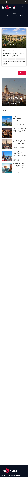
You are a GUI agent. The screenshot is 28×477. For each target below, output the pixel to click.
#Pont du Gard (11, 59)
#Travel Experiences (13, 61)
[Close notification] (26, 2)
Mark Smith (10, 45)
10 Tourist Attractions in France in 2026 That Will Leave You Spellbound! (19, 118)
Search (22, 73)
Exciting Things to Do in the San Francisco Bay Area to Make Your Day (19, 153)
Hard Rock (15, 2)
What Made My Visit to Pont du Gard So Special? (14, 55)
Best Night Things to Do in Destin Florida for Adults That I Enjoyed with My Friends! (19, 130)
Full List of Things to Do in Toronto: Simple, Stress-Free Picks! (19, 141)
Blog (4, 16)
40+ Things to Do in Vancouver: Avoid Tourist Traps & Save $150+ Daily (19, 165)
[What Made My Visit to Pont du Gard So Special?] (14, 47)
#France (5, 59)
